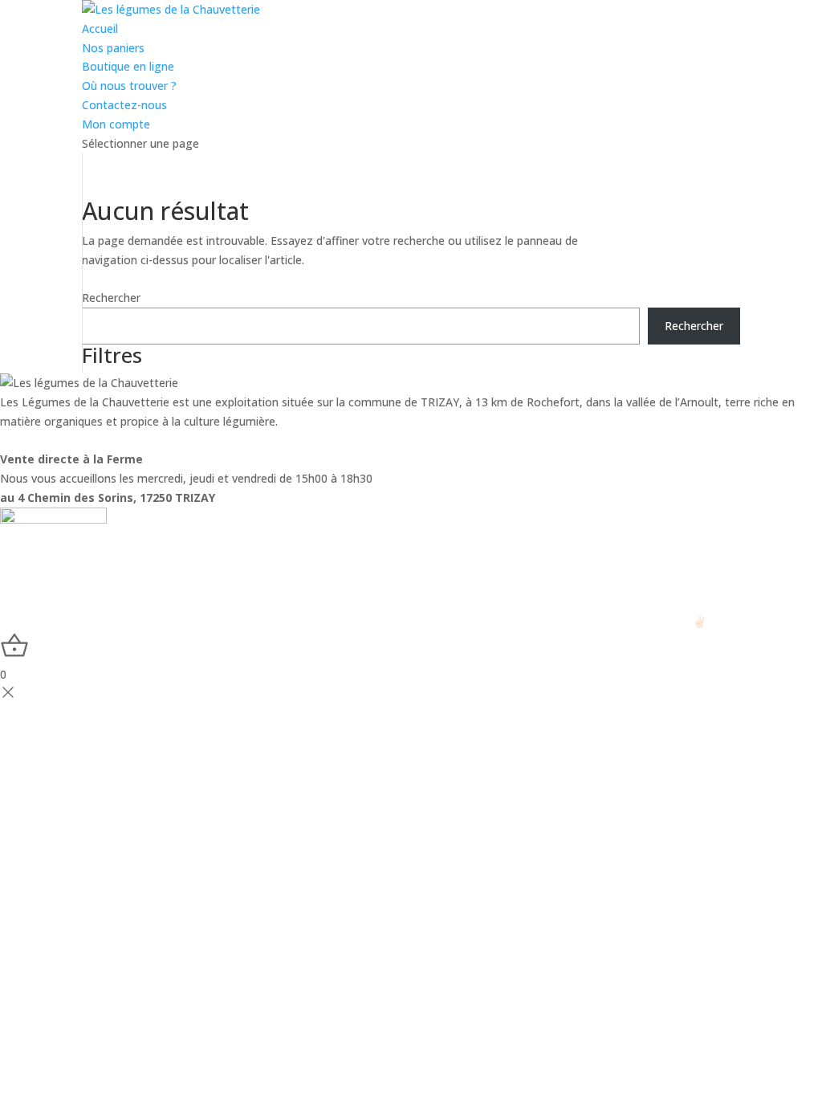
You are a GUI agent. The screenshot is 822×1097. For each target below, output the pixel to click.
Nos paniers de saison (64, 440)
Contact (309, 440)
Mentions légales (390, 621)
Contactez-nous (124, 104)
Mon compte (116, 124)
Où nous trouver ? (129, 85)
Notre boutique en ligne (206, 440)
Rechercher (111, 297)
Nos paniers (113, 47)
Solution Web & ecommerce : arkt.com (594, 621)
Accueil (100, 28)
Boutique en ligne (128, 66)
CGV (459, 621)
